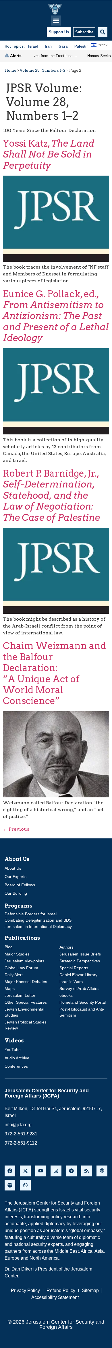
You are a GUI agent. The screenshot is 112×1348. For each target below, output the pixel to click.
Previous (16, 829)
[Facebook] (10, 1171)
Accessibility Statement (55, 1297)
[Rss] (86, 1171)
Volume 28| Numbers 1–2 (42, 70)
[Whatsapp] (25, 1185)
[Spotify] (10, 1185)
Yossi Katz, (48, 154)
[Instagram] (56, 1171)
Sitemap (90, 1290)
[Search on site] (102, 32)
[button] (56, 20)
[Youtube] (40, 1171)
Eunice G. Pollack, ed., (56, 316)
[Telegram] (71, 1171)
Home (10, 70)
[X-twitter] (25, 1171)
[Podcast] (101, 1171)
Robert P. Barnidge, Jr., (51, 495)
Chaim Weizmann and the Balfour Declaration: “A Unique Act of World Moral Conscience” (54, 673)
